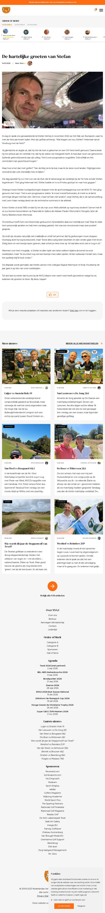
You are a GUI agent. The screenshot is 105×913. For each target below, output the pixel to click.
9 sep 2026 (52, 673)
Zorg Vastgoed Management (52, 850)
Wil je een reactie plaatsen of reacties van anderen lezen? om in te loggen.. (52, 310)
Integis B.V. (52, 825)
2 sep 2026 (52, 667)
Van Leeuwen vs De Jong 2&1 (73, 393)
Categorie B (20, 25)
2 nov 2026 (52, 712)
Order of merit (10, 20)
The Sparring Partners (52, 803)
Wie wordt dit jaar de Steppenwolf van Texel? (26, 545)
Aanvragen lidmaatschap (52, 622)
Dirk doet (52, 846)
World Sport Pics (52, 800)
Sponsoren (32, 25)
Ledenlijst (52, 629)
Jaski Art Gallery (52, 821)
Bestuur (52, 619)
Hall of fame (52, 653)
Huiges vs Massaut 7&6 (52, 758)
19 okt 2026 (52, 699)
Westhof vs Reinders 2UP (71, 543)
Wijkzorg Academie (52, 796)
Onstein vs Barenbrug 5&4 (52, 755)
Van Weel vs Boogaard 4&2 (20, 468)
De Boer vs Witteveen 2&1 (71, 468)
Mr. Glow (52, 854)
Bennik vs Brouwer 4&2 (52, 751)
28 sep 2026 (52, 686)
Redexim (52, 782)
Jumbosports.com (52, 775)
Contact (52, 626)
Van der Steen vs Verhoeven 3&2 (52, 748)
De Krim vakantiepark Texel (52, 818)
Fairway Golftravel (52, 829)
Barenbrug (52, 843)
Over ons (52, 615)
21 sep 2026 (52, 680)
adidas (52, 789)
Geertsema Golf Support (52, 839)
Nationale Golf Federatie (52, 807)
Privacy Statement (46, 896)
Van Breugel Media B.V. (52, 836)
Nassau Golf (52, 814)
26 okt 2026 (52, 706)
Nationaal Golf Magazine (52, 811)
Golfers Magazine (52, 793)
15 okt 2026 (52, 693)
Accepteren (64, 906)
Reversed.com (52, 771)
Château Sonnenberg (52, 832)
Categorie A (7, 25)
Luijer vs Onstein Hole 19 (18, 393)
